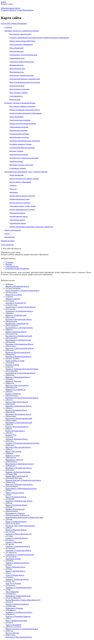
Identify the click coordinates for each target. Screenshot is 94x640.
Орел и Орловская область (16, 497)
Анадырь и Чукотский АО (16, 303)
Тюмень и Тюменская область (17, 579)
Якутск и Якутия (12, 633)
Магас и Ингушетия (13, 451)
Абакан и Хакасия (13, 299)
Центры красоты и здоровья (20, 203)
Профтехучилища (16, 161)
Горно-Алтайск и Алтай (15, 361)
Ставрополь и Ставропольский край (20, 555)
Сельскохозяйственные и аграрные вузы (25, 79)
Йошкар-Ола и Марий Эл (15, 389)
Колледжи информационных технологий (25, 141)
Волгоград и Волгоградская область (20, 348)
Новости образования (12, 230)
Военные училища (16, 151)
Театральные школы (17, 220)
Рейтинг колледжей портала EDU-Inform (25, 110)
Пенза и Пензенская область (17, 505)
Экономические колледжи (19, 137)
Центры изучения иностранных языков (24, 178)
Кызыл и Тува (11, 435)
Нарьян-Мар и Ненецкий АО (17, 476)
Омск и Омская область (15, 493)
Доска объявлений (17, 48)
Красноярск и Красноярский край (19, 422)
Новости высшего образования (21, 44)
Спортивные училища (18, 168)
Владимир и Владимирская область (19, 344)
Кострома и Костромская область (18, 414)
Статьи (19, 10)
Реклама (9, 264)
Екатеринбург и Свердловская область (21, 373)
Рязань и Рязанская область (16, 530)
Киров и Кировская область (16, 410)
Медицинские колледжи (18, 130)
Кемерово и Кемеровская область (18, 406)
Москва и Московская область (17, 286)
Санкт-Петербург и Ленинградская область (22, 290)
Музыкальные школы (17, 213)
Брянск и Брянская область (16, 332)
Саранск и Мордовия (14, 542)
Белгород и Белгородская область (19, 319)
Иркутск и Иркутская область (17, 385)
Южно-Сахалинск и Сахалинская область (22, 629)
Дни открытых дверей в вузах (20, 34)
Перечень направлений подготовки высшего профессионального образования (39, 38)
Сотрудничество (7, 245)
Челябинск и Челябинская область (19, 612)
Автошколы (14, 192)
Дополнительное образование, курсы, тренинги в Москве (25, 172)
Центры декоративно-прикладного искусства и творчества (31, 227)
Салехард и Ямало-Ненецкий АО (19, 534)
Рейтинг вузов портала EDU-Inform (23, 41)
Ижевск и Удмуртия (13, 381)
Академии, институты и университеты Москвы (21, 31)
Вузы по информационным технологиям (25, 82)
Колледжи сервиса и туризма (20, 144)
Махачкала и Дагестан (14, 460)
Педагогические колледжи (19, 134)
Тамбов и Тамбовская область (17, 563)
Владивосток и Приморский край (19, 336)
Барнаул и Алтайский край (16, 315)
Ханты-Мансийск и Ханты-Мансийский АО (23, 600)
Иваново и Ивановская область (18, 377)
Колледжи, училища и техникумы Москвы (19, 103)
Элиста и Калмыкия (13, 625)
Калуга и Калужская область (17, 402)
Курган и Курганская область (17, 427)
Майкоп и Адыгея (13, 456)
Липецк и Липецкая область (17, 439)
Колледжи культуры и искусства (21, 165)
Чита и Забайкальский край (16, 621)
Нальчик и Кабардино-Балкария (18, 472)
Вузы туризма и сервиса (19, 93)
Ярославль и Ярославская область (19, 637)
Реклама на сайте (7, 241)
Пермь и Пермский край (15, 509)
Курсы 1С (13, 189)
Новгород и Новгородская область (19, 484)
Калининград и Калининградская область (22, 398)
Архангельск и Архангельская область (21, 307)
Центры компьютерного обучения (22, 196)
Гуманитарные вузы (17, 58)
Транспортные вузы (17, 86)
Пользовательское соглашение (17, 268)
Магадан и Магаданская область (18, 447)
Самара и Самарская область (17, 538)
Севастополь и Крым (14, 295)
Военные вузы (15, 99)
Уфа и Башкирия (12, 592)
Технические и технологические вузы (23, 55)
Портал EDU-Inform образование (14, 23)
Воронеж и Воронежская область (18, 356)
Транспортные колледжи (19, 154)
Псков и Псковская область (16, 522)
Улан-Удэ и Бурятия (13, 583)
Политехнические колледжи (20, 120)
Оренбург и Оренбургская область (19, 501)
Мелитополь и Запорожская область (20, 464)
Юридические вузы (17, 72)
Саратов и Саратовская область (18, 546)
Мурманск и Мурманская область (19, 468)
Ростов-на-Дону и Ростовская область (20, 526)
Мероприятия (28, 10)
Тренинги (13, 185)
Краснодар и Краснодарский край (19, 418)
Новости (12, 10)
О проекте (5, 10)
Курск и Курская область (15, 431)
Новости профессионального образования (26, 113)
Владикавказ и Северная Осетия (18, 340)
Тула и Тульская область (15, 575)
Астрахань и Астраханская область (19, 311)
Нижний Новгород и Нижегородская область (23, 480)
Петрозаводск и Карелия (15, 513)
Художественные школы (19, 216)
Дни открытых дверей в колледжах (22, 106)
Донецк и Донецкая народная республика (22, 369)
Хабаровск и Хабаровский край (18, 596)
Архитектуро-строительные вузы (22, 75)
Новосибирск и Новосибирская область (21, 489)
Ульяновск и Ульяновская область (19, 588)
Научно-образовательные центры (22, 209)
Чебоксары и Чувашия (14, 608)
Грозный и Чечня (12, 365)
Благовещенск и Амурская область (19, 328)
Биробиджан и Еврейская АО (17, 323)
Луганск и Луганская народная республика (22, 443)
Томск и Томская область (15, 571)
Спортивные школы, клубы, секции (23, 206)
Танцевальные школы (18, 223)
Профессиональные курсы (20, 199)
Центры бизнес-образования (20, 182)
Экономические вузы (17, 68)
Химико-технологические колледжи (23, 123)
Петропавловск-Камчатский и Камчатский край (24, 517)
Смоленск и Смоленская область (18, 550)
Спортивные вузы (16, 96)
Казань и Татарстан (13, 394)
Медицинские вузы (17, 65)
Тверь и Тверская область (15, 567)
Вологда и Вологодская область (18, 352)
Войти (3, 2)
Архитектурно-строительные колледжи (24, 158)
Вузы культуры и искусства (19, 89)
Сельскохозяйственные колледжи (22, 148)
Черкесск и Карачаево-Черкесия (18, 616)
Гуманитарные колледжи (19, 127)
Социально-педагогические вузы (22, 62)
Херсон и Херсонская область (17, 604)
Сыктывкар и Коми (13, 559)
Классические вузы (17, 51)
